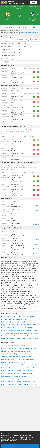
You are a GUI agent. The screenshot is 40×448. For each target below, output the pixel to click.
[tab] (7, 27)
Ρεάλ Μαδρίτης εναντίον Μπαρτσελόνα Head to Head (17, 359)
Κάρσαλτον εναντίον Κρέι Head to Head (13, 319)
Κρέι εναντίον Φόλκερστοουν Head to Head (14, 327)
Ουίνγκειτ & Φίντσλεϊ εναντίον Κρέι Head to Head (16, 325)
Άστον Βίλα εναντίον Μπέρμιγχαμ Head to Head (16, 357)
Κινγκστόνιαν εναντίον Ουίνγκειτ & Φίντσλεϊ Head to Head (17, 338)
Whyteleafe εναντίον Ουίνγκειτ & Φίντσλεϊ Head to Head (17, 333)
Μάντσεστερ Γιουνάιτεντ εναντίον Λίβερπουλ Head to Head (19, 384)
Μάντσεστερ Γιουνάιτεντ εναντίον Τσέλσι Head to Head (18, 370)
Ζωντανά (33, 316)
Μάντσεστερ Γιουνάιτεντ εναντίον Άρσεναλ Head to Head (19, 368)
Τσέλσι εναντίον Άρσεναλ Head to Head (13, 345)
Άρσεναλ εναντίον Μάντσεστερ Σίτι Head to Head (16, 373)
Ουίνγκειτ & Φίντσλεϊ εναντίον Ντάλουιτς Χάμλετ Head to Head (17, 330)
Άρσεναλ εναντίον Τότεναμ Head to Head (13, 376)
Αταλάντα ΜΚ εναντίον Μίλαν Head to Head (14, 362)
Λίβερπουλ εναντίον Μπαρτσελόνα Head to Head (16, 351)
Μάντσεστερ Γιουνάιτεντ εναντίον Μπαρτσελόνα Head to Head (19, 381)
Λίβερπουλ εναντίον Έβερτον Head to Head (14, 354)
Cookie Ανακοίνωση (10, 440)
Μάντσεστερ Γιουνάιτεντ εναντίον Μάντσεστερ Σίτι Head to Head (19, 348)
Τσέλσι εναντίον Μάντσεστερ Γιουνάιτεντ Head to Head (18, 379)
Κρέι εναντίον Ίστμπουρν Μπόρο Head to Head (15, 316)
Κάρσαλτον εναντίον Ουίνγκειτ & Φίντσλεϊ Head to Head (17, 336)
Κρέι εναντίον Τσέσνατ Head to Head (12, 322)
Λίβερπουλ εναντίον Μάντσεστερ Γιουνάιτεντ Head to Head (19, 365)
